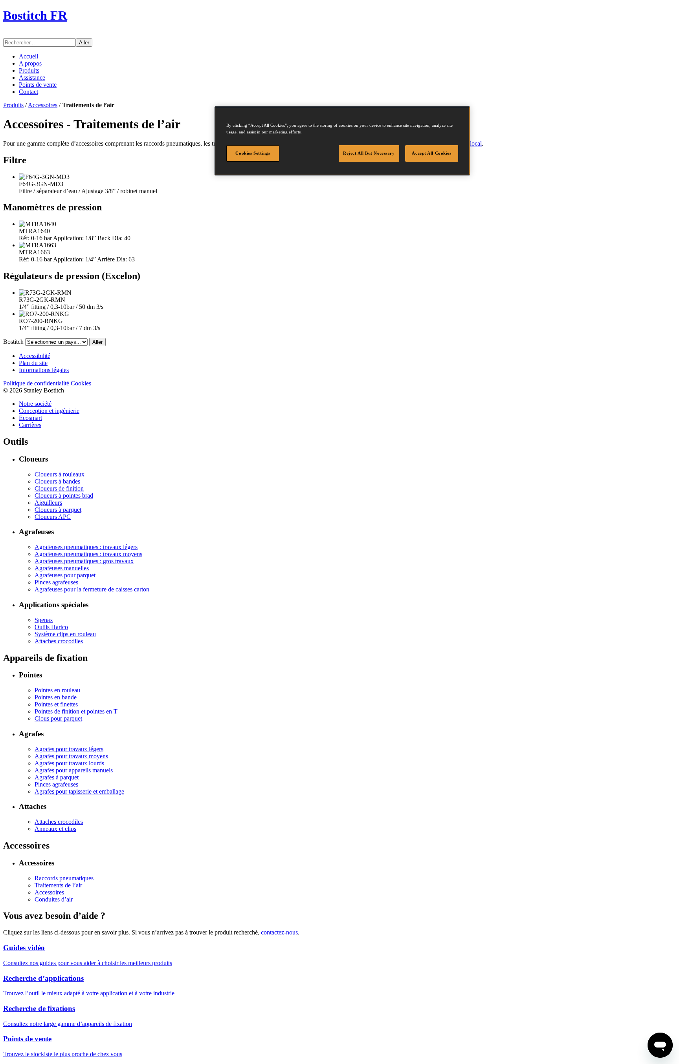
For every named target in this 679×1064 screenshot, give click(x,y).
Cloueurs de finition (59, 488)
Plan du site (33, 363)
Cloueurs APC (53, 516)
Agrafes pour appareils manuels (74, 770)
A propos (30, 63)
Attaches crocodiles (59, 641)
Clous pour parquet (58, 718)
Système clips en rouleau (65, 634)
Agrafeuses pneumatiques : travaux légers (86, 547)
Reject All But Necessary (369, 153)
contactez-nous (279, 932)
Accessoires (42, 105)
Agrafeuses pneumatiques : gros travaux (84, 561)
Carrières (30, 425)
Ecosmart (30, 417)
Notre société (35, 403)
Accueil (28, 56)
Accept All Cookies (431, 153)
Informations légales (44, 370)
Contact (28, 91)
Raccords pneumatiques (64, 878)
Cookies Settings (252, 153)
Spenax (44, 620)
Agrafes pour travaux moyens (71, 756)
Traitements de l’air (58, 885)
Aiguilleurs (48, 502)
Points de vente (38, 84)
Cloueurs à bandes (57, 481)
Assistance (32, 77)
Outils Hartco (51, 627)
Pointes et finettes (56, 704)
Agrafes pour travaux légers (69, 749)
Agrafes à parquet (57, 777)
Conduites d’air (54, 899)
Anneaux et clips (55, 828)
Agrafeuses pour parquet (65, 575)
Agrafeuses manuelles (62, 568)
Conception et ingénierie (49, 410)
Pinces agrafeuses (56, 582)
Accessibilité (34, 355)
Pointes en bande (56, 697)
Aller (84, 43)
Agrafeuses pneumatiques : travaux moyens (88, 554)
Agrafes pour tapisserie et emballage (79, 791)
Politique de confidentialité (36, 383)
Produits (29, 70)
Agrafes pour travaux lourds (69, 763)
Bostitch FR (35, 15)
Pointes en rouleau (57, 690)
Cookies (81, 383)
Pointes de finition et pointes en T (76, 711)
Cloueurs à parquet (58, 509)
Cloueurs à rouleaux (59, 474)
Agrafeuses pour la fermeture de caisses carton (92, 589)
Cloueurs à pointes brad (64, 495)
